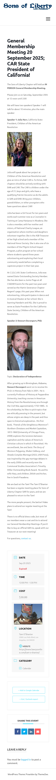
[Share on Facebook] (18, 732)
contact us (26, 538)
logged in (26, 759)
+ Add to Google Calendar (28, 690)
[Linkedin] (31, 732)
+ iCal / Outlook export (29, 699)
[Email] (38, 732)
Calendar (27, 668)
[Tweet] (24, 732)
